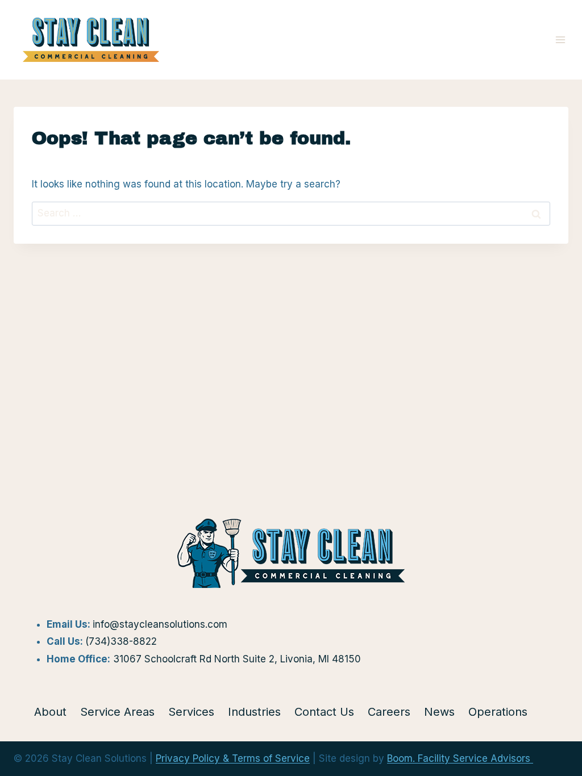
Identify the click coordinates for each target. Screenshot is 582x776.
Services (191, 712)
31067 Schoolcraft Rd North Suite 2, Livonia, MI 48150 (237, 659)
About (50, 712)
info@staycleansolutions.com (160, 624)
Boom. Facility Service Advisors (460, 758)
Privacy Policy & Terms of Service (233, 758)
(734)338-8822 (121, 641)
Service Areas (117, 712)
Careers (389, 712)
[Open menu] (560, 39)
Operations (497, 712)
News (439, 712)
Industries (254, 712)
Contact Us (324, 712)
